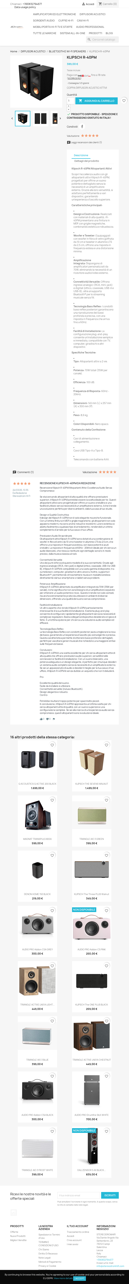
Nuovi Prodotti (17, 1236)
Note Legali (44, 1257)
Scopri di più (74, 78)
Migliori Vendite (18, 1240)
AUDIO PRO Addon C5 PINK (92, 949)
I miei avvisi (72, 1244)
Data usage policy (25, 7)
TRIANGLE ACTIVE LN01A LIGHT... (37, 1004)
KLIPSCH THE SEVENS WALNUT (91, 783)
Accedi (70, 1236)
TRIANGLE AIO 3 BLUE (37, 1059)
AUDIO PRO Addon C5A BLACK (37, 1114)
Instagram (14, 1212)
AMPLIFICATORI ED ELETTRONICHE (54, 14)
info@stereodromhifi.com (110, 1266)
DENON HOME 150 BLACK (37, 894)
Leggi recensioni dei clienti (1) (86, 142)
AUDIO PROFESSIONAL (90, 27)
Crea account (74, 1240)
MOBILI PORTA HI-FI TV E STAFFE (53, 27)
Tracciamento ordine (78, 1231)
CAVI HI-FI (83, 20)
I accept (79, 1278)
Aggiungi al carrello (96, 101)
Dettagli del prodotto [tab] (86, 161)
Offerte (14, 1231)
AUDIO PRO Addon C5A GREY (37, 949)
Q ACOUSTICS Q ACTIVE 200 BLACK (37, 783)
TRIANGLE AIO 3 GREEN (91, 838)
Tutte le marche (44, 33)
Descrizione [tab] (81, 155)
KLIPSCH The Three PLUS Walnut (91, 894)
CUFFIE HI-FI (65, 20)
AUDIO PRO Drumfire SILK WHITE (92, 1114)
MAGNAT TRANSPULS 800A (37, 838)
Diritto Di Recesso (48, 1253)
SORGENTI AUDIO (44, 20)
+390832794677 (32, 4)
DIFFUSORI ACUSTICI (92, 14)
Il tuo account (77, 1226)
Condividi (82, 126)
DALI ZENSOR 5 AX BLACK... (91, 1170)
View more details (63, 1278)
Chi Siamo (44, 1249)
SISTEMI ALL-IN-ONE (72, 33)
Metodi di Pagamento (50, 1261)
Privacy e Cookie (47, 1265)
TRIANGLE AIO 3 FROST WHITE (37, 1170)
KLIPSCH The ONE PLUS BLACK (91, 1004)
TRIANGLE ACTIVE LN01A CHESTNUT (92, 1059)
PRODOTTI (95, 33)
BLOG (109, 33)
